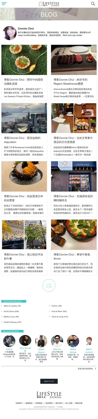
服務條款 (29, 403)
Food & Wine (59, 311)
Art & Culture (11, 311)
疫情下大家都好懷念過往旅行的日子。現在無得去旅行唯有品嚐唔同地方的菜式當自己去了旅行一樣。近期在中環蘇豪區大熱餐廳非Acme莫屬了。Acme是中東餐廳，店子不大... (73, 271)
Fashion (57, 306)
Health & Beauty (13, 322)
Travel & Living (60, 316)
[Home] (49, 4)
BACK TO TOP (49, 381)
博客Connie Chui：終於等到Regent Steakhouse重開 (70, 81)
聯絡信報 (78, 403)
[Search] (94, 5)
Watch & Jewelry (12, 306)
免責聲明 (49, 403)
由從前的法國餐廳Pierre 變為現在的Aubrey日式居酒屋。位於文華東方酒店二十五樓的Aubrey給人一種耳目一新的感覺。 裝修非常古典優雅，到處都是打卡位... (73, 154)
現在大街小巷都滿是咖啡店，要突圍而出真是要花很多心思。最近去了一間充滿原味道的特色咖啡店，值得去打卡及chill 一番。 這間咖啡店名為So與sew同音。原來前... (73, 212)
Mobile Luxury (11, 316)
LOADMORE (49, 285)
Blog (49, 14)
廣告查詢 (59, 403)
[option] (9, 346)
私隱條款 (39, 403)
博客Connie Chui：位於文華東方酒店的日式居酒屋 (73, 140)
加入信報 (68, 403)
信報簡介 (19, 403)
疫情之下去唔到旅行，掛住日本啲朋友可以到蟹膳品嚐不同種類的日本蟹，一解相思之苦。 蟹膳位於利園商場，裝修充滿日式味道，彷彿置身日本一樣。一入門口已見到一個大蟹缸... (24, 212)
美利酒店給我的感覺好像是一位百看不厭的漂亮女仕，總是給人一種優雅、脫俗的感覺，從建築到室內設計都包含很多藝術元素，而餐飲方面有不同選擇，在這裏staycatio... (23, 271)
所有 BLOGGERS (85, 368)
